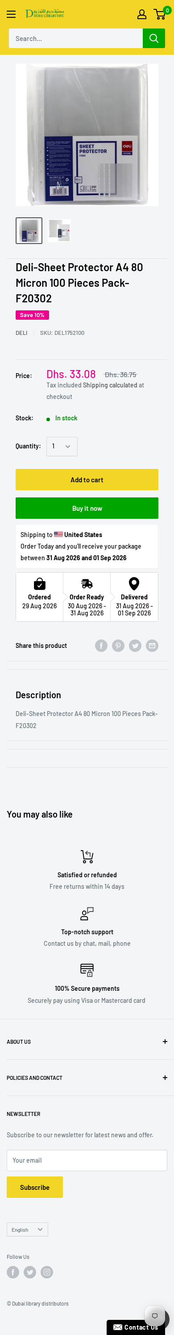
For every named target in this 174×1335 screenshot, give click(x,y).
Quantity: (28, 446)
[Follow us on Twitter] (30, 1272)
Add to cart (87, 480)
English (20, 1229)
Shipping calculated (110, 385)
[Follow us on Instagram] (47, 1272)
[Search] (154, 38)
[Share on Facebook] (101, 645)
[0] (160, 14)
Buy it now (87, 508)
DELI (21, 332)
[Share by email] (152, 645)
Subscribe (35, 1187)
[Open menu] (11, 14)
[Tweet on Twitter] (135, 645)
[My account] (141, 14)
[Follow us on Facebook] (13, 1272)
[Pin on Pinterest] (118, 645)
